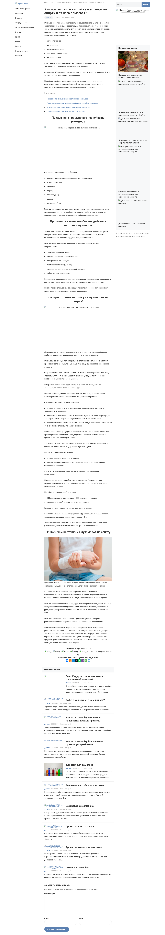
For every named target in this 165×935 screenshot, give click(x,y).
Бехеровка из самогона (80, 805)
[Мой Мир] (73, 660)
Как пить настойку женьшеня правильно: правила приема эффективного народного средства (87, 720)
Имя (46, 918)
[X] (76, 660)
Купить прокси (21, 51)
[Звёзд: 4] (75, 651)
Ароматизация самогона (80, 826)
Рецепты (19, 13)
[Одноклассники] (70, 660)
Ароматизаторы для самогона (84, 847)
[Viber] (82, 660)
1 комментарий (65, 830)
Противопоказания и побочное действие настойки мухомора (72, 103)
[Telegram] (89, 660)
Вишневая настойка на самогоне (85, 785)
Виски (17, 42)
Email (81, 918)
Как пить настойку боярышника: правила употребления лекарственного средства (85, 744)
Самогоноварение (22, 9)
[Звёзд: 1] (49, 651)
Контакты (19, 56)
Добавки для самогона (79, 764)
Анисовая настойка (77, 867)
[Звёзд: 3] (66, 651)
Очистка (18, 18)
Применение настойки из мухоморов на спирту (66, 111)
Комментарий (49, 893)
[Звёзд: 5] (84, 651)
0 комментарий (68, 17)
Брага (17, 37)
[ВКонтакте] (67, 660)
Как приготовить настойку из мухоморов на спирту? (69, 107)
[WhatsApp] (86, 660)
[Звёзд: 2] (57, 651)
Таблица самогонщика (24, 27)
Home (46, 2)
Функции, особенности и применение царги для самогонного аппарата (128, 194)
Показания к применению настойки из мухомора (67, 99)
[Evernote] (79, 660)
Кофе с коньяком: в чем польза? (85, 700)
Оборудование (21, 23)
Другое (18, 32)
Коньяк (18, 46)
